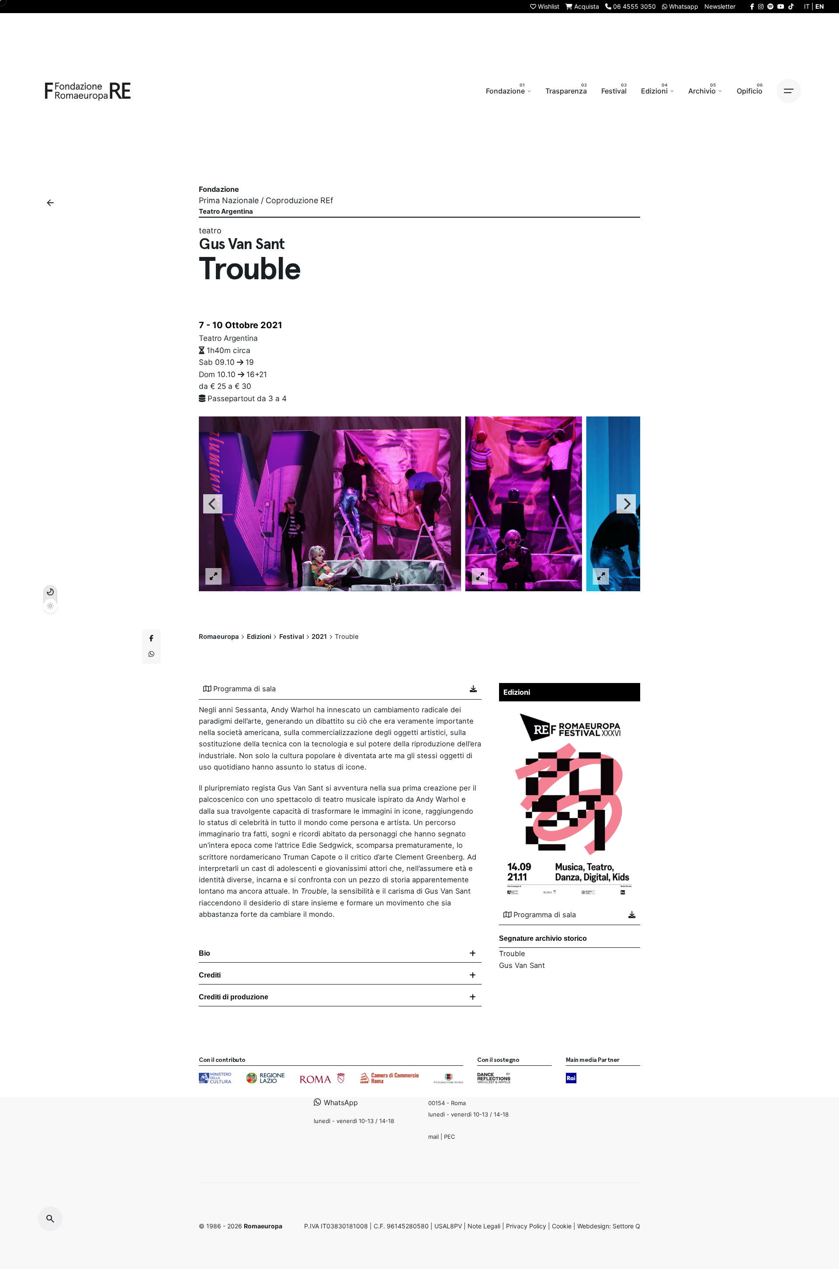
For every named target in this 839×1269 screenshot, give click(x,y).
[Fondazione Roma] (448, 1078)
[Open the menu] (789, 91)
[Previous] (212, 503)
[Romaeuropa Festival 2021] (570, 711)
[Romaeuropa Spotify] (770, 6)
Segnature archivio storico (543, 938)
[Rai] (571, 1078)
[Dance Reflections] (493, 1078)
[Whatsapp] (151, 654)
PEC (449, 1137)
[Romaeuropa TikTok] (791, 6)
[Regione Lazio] (265, 1078)
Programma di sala (244, 688)
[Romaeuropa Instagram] (760, 6)
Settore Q (626, 1226)
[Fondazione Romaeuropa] (88, 90)
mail (433, 1137)
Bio (204, 953)
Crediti (210, 975)
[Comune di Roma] (322, 1078)
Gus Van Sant (522, 965)
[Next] (626, 503)
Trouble (512, 953)
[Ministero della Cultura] (215, 1078)
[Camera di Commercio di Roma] (389, 1078)
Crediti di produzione (233, 997)
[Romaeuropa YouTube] (780, 6)
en (819, 6)
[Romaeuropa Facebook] (752, 6)
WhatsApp (340, 1103)
